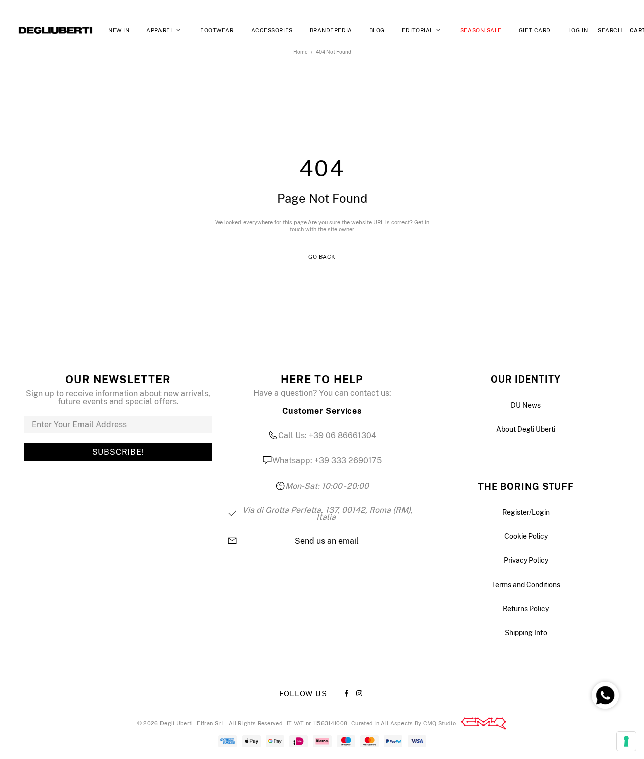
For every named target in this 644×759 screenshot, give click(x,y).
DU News (526, 405)
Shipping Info (526, 632)
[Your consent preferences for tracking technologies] (626, 741)
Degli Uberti (55, 30)
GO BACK (322, 257)
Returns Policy (526, 608)
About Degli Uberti (525, 429)
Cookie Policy (526, 536)
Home (300, 52)
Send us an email (327, 541)
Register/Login (526, 512)
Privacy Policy (526, 560)
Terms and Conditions (526, 584)
